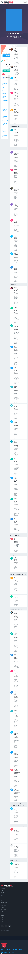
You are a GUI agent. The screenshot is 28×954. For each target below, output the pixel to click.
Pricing (2, 915)
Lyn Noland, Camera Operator (16, 443)
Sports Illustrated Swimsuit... (16, 138)
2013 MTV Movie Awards (16, 165)
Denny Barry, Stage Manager (16, 635)
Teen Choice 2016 (16, 63)
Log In (2, 890)
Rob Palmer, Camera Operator (16, 369)
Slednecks (16, 604)
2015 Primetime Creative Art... (16, 60)
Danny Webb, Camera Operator (16, 388)
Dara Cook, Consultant (16, 845)
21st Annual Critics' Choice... (16, 839)
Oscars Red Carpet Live (16, 707)
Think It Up (16, 89)
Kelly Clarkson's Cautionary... (16, 161)
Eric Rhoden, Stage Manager (16, 673)
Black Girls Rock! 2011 (16, 850)
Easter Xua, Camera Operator (16, 406)
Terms (2, 917)
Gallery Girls (16, 117)
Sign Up (2, 892)
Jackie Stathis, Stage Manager (16, 694)
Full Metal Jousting (15, 194)
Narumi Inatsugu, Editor (16, 597)
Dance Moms (16, 796)
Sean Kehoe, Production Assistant (16, 112)
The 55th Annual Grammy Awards (15, 243)
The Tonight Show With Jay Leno (16, 296)
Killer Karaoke (15, 364)
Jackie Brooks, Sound (15, 268)
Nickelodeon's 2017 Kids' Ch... (16, 815)
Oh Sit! (15, 322)
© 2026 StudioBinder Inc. (6, 930)
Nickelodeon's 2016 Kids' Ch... (16, 821)
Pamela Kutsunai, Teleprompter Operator (17, 771)
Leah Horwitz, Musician (16, 559)
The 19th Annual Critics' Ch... (16, 704)
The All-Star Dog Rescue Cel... (16, 57)
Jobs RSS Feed (4, 902)
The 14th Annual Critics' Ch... (16, 103)
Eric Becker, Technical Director (16, 754)
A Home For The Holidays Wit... (16, 663)
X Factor (16, 398)
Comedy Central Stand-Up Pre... (15, 85)
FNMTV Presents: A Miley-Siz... (16, 263)
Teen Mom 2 (16, 88)
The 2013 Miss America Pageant (16, 341)
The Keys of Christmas (16, 817)
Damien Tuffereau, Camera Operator (16, 310)
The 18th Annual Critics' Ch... (16, 303)
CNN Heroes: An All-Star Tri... (16, 142)
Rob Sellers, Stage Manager (16, 656)
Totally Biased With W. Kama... (16, 454)
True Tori (15, 605)
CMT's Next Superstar (16, 277)
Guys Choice (16, 842)
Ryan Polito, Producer (16, 79)
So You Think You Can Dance (16, 472)
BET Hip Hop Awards (16, 417)
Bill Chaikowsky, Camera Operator (16, 327)
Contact (2, 923)
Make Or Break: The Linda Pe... (16, 565)
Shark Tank (16, 260)
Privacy (2, 919)
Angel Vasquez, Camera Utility (16, 461)
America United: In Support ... (16, 785)
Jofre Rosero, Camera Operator (16, 423)
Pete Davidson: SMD (16, 588)
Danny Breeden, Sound (16, 171)
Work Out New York (16, 602)
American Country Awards (16, 469)
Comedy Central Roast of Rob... (15, 585)
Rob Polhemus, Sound (16, 189)
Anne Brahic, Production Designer (16, 132)
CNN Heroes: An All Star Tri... (16, 545)
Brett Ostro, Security (15, 809)
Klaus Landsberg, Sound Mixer (16, 154)
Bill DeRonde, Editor (16, 579)
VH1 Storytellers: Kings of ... (16, 184)
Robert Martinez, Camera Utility (16, 501)
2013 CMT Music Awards (16, 144)
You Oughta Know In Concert (16, 449)
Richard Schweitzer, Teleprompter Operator (17, 791)
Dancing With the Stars (16, 232)
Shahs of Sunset (15, 247)
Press (2, 921)
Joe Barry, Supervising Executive (16, 864)
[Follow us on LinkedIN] (9, 926)
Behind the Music (16, 570)
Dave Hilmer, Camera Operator (16, 348)
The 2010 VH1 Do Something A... (16, 782)
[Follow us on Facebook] (2, 926)
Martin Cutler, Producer (16, 68)
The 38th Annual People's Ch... (16, 215)
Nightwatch (16, 72)
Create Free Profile (9, 70)
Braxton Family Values (15, 122)
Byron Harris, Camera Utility (15, 520)
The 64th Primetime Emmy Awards (16, 337)
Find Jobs (3, 897)
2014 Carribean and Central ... (16, 507)
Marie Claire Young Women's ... (16, 99)
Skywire (15, 665)
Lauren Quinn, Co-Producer (16, 94)
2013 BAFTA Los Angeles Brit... (16, 740)
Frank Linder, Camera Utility (15, 479)
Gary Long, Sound (16, 204)
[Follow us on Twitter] (6, 926)
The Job (15, 452)
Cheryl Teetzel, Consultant (16, 830)
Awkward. (16, 530)
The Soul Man (16, 159)
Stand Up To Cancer (16, 106)
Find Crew (3, 899)
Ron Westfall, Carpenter (16, 540)
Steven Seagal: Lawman (15, 200)
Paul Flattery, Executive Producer (16, 51)
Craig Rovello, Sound (15, 237)
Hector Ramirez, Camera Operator (16, 290)
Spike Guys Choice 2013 (16, 382)
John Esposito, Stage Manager (16, 734)
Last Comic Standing (16, 551)
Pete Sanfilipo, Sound (16, 254)
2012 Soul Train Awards (16, 466)
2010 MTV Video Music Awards (16, 853)
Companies (3, 909)
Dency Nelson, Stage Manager (16, 614)
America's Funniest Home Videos (16, 679)
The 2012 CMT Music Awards (16, 274)
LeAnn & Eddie (15, 568)
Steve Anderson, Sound (16, 221)
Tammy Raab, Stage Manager (16, 713)
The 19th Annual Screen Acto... (15, 300)
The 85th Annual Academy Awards (16, 624)
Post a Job (9, 55)
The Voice (16, 259)
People (2, 907)
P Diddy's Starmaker (16, 855)
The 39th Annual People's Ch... (15, 642)
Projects (2, 911)
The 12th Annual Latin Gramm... (16, 511)
